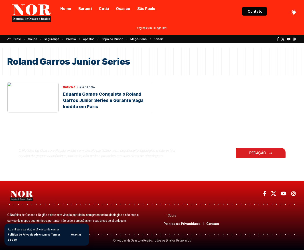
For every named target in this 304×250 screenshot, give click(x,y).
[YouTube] (289, 39)
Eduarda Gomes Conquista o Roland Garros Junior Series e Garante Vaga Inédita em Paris (103, 100)
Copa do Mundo (112, 39)
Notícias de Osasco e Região (69, 139)
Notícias (69, 87)
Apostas (88, 39)
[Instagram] (294, 39)
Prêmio (71, 39)
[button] (76, 234)
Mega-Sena (138, 39)
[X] (283, 39)
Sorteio (159, 39)
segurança (51, 39)
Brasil (17, 39)
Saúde (32, 39)
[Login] (276, 12)
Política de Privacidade (23, 234)
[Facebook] (278, 39)
